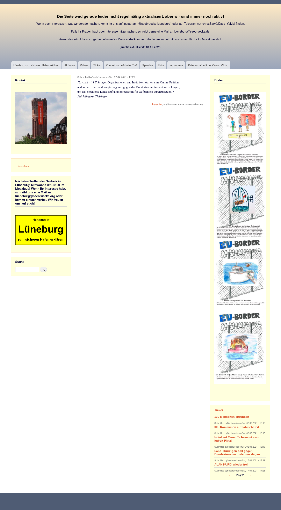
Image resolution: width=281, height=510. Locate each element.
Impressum (176, 65)
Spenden (147, 65)
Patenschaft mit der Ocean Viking (208, 65)
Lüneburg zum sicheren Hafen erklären (36, 65)
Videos (84, 65)
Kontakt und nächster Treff (121, 65)
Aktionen (69, 65)
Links (161, 65)
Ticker (97, 65)
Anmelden (157, 104)
